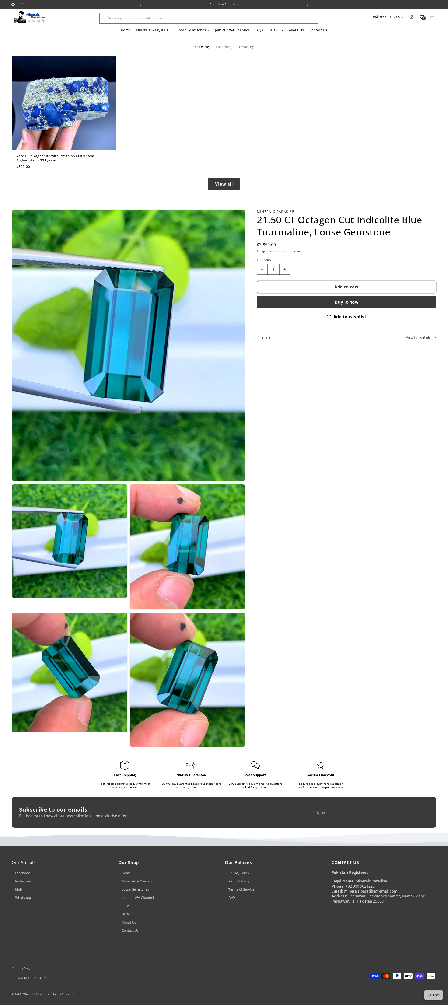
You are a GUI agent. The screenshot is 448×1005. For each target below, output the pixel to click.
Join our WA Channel (138, 897)
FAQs (126, 905)
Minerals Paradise (35, 994)
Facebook (22, 873)
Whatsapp (23, 897)
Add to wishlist (350, 316)
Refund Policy (239, 881)
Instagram (23, 881)
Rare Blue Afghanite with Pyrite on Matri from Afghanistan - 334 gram (55, 158)
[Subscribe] (423, 812)
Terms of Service (241, 889)
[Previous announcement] (141, 4)
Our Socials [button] (24, 862)
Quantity (264, 260)
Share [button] (266, 337)
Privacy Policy (238, 873)
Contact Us (130, 930)
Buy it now (346, 302)
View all (224, 184)
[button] (154, 30)
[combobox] (209, 18)
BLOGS (127, 914)
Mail (18, 889)
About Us (129, 922)
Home (126, 873)
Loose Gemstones (135, 889)
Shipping (263, 251)
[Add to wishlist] (111, 61)
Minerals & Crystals (137, 881)
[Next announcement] (307, 4)
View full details (418, 337)
